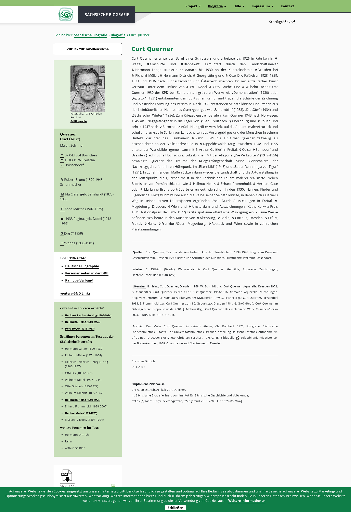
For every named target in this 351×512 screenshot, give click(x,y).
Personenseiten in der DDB (86, 273)
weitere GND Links (75, 293)
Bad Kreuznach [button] (215, 121)
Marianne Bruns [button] (156, 189)
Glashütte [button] (157, 64)
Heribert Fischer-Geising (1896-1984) (88, 315)
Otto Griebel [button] (223, 87)
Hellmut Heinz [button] (204, 183)
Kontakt (287, 6)
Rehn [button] (199, 138)
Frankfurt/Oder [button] (173, 223)
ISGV (66, 14)
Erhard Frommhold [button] (236, 183)
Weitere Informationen (246, 500)
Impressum (261, 6)
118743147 (77, 258)
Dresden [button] (264, 70)
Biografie (118, 35)
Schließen (175, 507)
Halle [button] (151, 223)
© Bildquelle (78, 121)
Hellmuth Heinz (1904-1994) (82, 322)
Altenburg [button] (207, 218)
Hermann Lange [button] (148, 70)
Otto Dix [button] (235, 75)
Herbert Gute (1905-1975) (81, 413)
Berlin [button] (225, 218)
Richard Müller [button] (146, 75)
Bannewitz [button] (191, 64)
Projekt (191, 6)
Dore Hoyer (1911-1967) (79, 328)
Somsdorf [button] (263, 149)
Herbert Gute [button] (267, 183)
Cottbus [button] (241, 218)
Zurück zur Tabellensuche (88, 49)
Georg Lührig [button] (207, 75)
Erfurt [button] (272, 218)
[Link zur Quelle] (237, 338)
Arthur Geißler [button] (210, 149)
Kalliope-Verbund (79, 280)
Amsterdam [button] (201, 206)
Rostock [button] (218, 223)
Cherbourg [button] (240, 121)
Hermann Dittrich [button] (177, 75)
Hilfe (237, 6)
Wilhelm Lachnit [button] (258, 87)
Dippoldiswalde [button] (214, 144)
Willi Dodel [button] (198, 87)
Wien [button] (175, 206)
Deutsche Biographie (82, 266)
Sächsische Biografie (90, 35)
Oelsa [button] (246, 149)
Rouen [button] (266, 121)
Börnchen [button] (170, 126)
